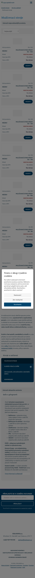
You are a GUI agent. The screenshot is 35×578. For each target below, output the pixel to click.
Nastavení (17, 295)
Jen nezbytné (17, 300)
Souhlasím (17, 304)
